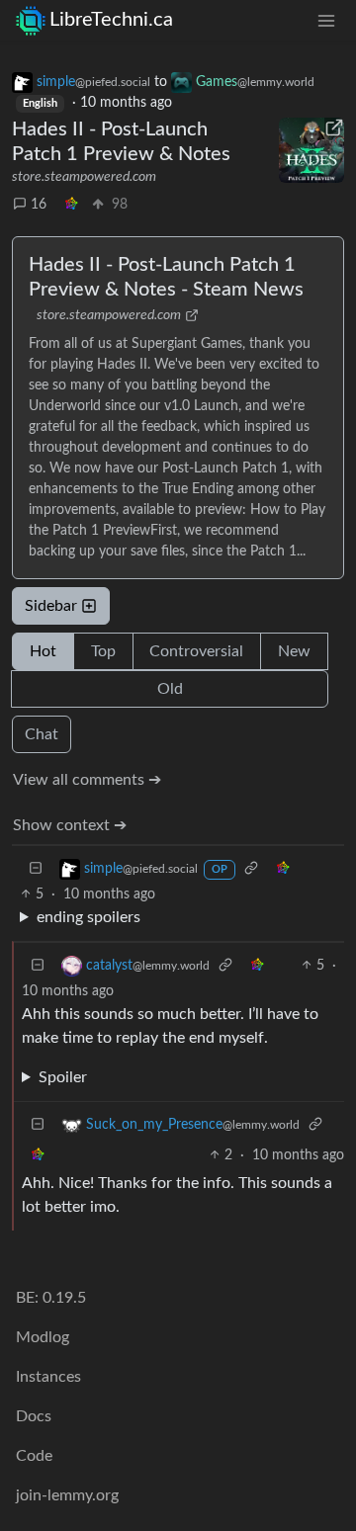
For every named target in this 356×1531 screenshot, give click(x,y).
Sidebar (51, 606)
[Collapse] (35, 869)
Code (34, 1456)
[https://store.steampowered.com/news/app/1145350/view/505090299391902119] (311, 150)
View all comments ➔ (87, 780)
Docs (33, 1416)
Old (170, 689)
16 (38, 205)
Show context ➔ (70, 825)
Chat (41, 734)
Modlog (42, 1337)
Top (103, 651)
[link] (71, 205)
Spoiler (63, 1077)
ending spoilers (88, 917)
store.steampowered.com (84, 177)
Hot (43, 651)
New (294, 651)
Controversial (196, 651)
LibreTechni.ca (111, 20)
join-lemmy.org (67, 1495)
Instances (48, 1377)
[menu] (326, 20)
